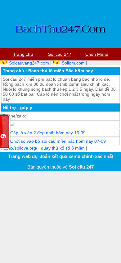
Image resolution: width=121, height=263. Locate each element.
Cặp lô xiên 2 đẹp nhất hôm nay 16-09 (48, 132)
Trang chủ (13, 70)
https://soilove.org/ (19, 148)
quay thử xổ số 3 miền (63, 148)
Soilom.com (73, 62)
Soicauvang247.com (29, 62)
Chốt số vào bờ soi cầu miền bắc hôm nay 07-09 (58, 141)
